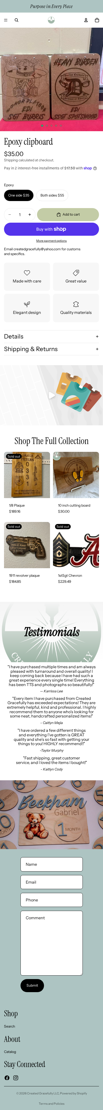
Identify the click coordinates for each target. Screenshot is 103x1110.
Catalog (10, 1051)
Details (13, 336)
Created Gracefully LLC (43, 1093)
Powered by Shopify (73, 1093)
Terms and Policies (51, 1103)
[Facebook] (7, 1078)
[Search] (16, 20)
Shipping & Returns (31, 349)
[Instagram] (16, 1078)
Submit (32, 985)
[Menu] (6, 20)
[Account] (86, 20)
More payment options (51, 241)
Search (9, 1026)
